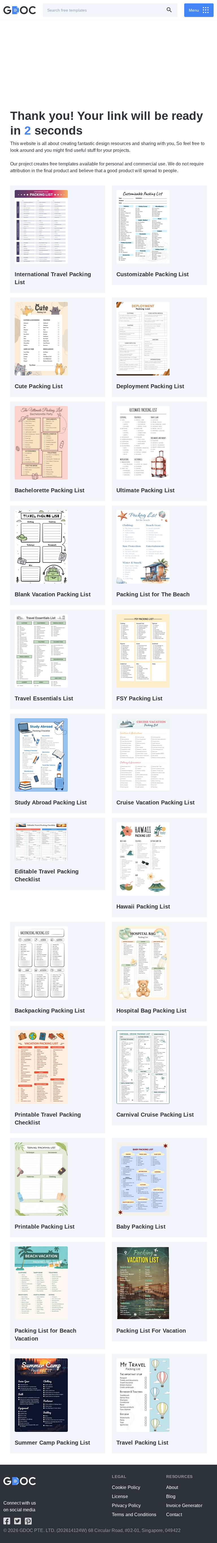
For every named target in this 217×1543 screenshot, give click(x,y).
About (172, 1487)
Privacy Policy (126, 1505)
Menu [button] (194, 10)
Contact (174, 1514)
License (120, 1496)
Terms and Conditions (134, 1514)
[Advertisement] (108, 64)
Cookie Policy (126, 1487)
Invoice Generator (184, 1505)
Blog (170, 1496)
